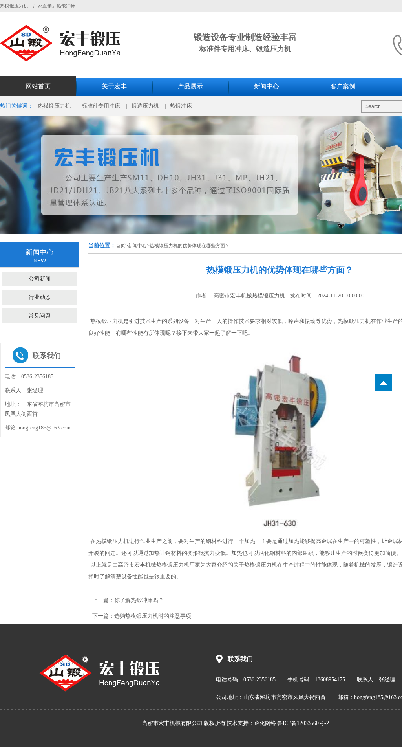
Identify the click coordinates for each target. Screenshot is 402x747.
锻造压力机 (145, 106)
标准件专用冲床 (101, 106)
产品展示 (190, 86)
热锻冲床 (181, 106)
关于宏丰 (114, 86)
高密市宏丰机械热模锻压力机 (248, 296)
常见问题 (40, 316)
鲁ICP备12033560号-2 (303, 723)
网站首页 (38, 86)
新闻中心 (266, 86)
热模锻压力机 (54, 106)
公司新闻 (40, 279)
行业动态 (40, 297)
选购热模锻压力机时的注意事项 (152, 616)
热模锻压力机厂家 (178, 565)
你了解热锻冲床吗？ (139, 600)
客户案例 (342, 86)
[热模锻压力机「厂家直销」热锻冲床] (68, 60)
